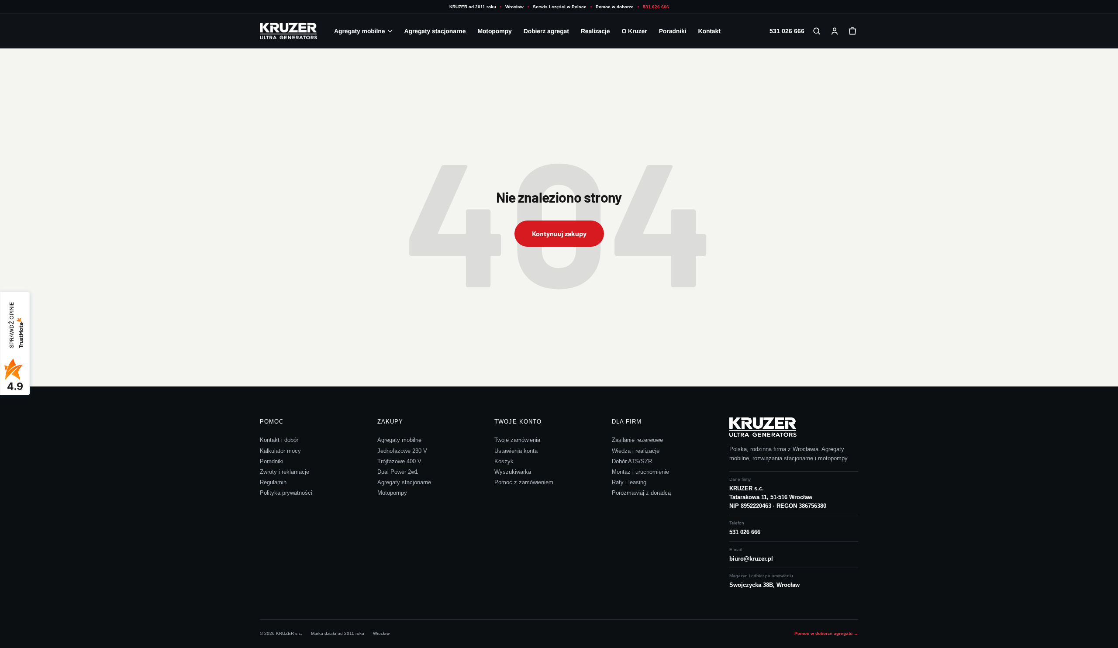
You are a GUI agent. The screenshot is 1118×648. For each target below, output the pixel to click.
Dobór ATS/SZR (632, 461)
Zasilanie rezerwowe (637, 440)
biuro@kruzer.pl (751, 558)
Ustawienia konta (516, 451)
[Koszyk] (852, 31)
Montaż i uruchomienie (640, 472)
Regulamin (273, 482)
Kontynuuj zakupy (559, 233)
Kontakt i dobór (279, 440)
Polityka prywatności (286, 492)
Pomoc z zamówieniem (523, 482)
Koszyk (504, 461)
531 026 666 (656, 6)
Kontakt (709, 31)
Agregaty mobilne (359, 31)
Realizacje (595, 31)
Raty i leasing (629, 482)
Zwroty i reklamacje (284, 472)
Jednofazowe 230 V (402, 451)
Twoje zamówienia (517, 440)
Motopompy (494, 31)
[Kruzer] (291, 31)
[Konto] (834, 31)
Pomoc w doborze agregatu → (826, 633)
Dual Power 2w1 (397, 472)
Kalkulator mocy (280, 451)
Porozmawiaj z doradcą (641, 492)
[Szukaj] (816, 31)
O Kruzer (634, 31)
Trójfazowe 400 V (399, 461)
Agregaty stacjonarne (435, 31)
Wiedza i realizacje (635, 451)
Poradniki (673, 31)
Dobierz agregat (546, 31)
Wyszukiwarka (512, 472)
